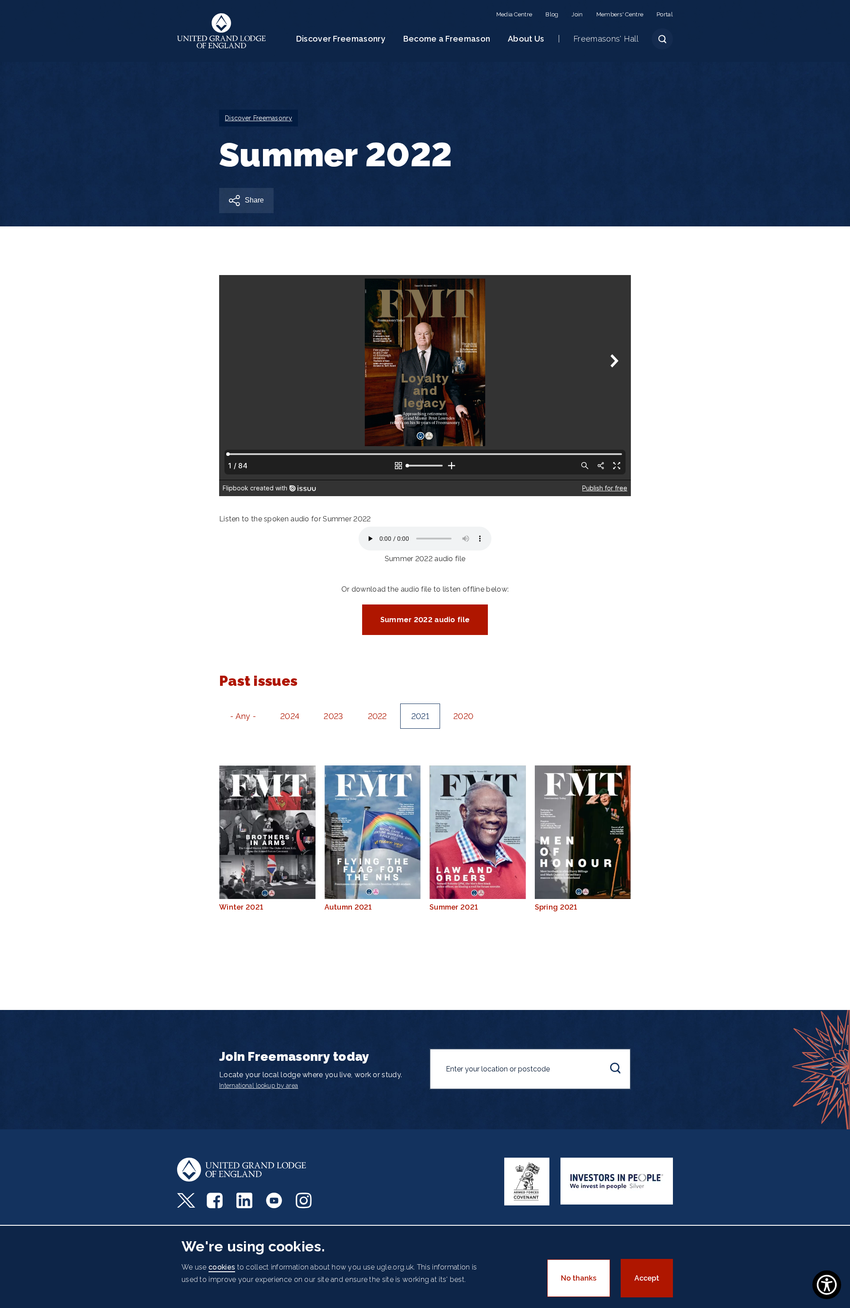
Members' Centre (620, 14)
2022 (377, 716)
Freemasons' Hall (605, 38)
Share (254, 200)
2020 (463, 716)
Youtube (275, 1201)
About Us (526, 38)
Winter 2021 (241, 907)
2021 (420, 716)
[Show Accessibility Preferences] (826, 1284)
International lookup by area (258, 1085)
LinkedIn (245, 1201)
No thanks (578, 1278)
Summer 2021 (453, 907)
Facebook (216, 1201)
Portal (665, 14)
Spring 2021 (556, 907)
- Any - (243, 716)
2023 (333, 716)
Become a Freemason (446, 38)
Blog (551, 14)
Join (577, 14)
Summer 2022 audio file (425, 620)
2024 (289, 716)
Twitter (186, 1201)
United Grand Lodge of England (221, 31)
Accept (646, 1278)
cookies (222, 1267)
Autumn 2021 (348, 907)
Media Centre (514, 14)
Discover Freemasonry (341, 38)
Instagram (305, 1201)
